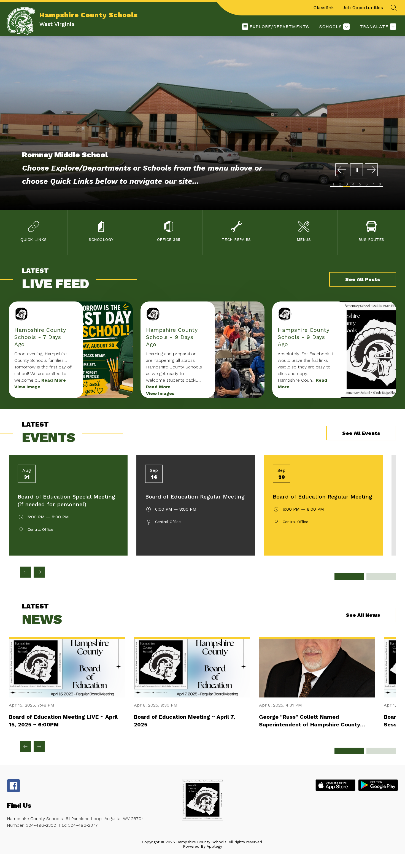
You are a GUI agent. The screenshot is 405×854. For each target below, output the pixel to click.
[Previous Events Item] (25, 572)
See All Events (361, 433)
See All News (363, 615)
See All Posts (362, 279)
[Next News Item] (39, 746)
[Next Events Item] (39, 572)
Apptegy (214, 846)
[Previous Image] (341, 170)
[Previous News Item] (25, 746)
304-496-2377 (83, 825)
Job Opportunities (363, 7)
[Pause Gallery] (356, 170)
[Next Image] (371, 170)
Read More (53, 380)
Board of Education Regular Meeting (195, 496)
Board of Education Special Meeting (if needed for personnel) (66, 500)
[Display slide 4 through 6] (381, 576)
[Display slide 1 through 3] (349, 576)
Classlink (324, 7)
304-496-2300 (41, 825)
